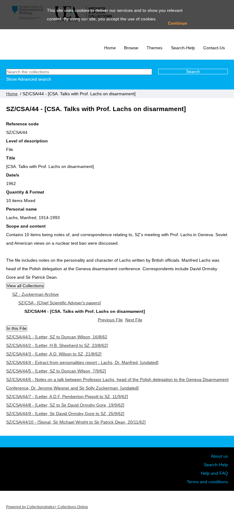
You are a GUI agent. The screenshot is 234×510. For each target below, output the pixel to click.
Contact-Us (214, 47)
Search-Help (183, 47)
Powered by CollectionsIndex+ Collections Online (47, 507)
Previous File (110, 319)
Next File (133, 319)
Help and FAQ (214, 473)
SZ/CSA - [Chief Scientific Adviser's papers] (59, 302)
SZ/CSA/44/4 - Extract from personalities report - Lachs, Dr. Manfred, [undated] (82, 362)
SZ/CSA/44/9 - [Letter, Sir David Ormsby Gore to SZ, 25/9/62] (65, 413)
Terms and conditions (207, 481)
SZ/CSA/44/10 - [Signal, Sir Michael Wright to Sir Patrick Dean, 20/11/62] (76, 422)
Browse (131, 47)
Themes (154, 47)
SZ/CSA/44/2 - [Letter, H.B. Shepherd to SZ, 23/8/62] (57, 345)
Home (110, 47)
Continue (177, 23)
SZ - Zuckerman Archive (35, 294)
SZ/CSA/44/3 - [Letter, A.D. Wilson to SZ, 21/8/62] (53, 353)
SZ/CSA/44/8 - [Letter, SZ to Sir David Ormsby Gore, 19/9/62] (65, 405)
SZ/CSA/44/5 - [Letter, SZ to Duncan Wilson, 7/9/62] (56, 371)
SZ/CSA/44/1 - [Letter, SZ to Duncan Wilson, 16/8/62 (56, 336)
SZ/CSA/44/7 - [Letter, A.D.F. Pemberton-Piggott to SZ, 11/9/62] (67, 396)
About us (219, 456)
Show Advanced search (28, 79)
